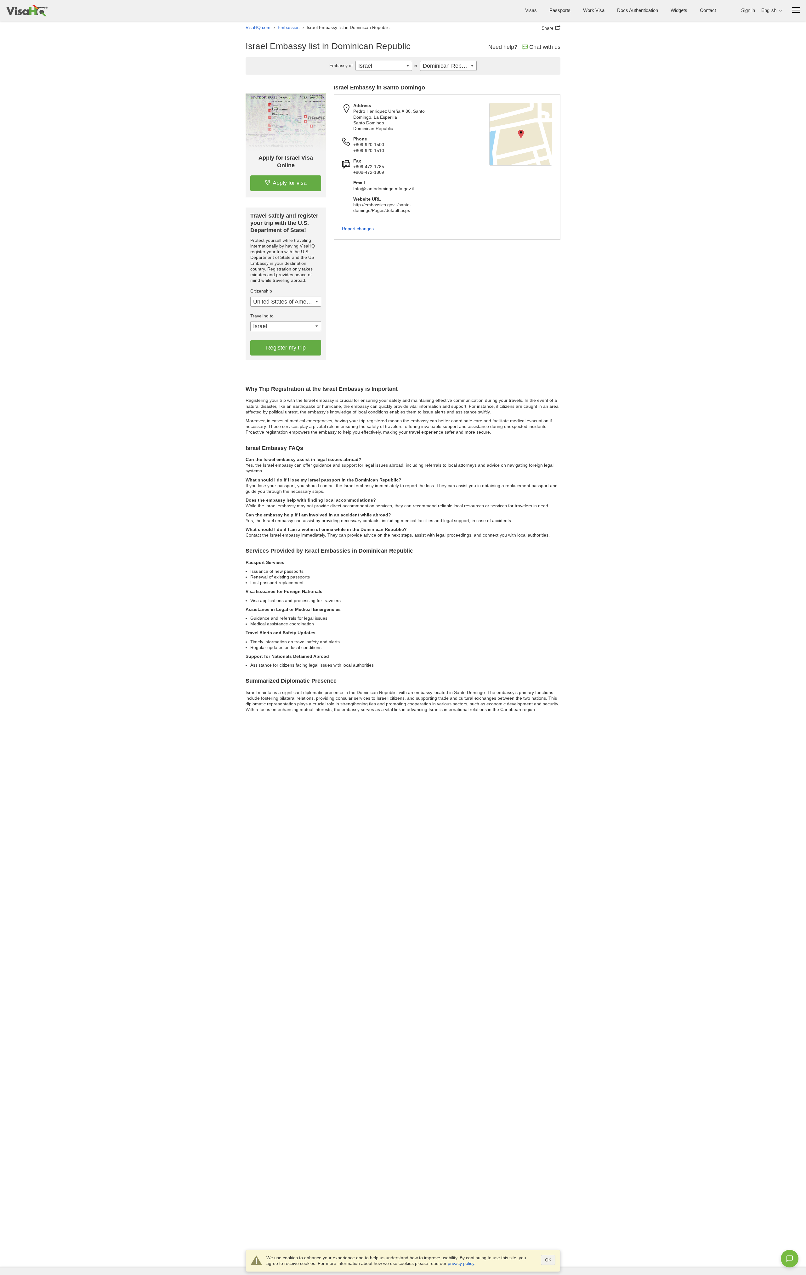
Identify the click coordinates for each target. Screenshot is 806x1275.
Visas (531, 10)
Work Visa (593, 10)
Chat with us (544, 47)
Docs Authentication (637, 10)
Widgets (679, 10)
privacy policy (461, 1263)
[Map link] (520, 134)
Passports (559, 10)
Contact (708, 10)
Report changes (358, 228)
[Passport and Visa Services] (27, 10)
